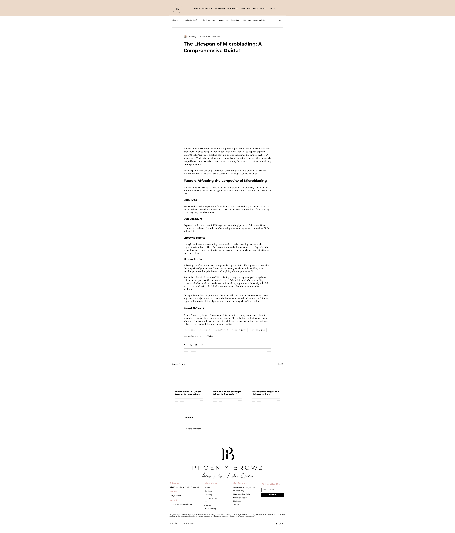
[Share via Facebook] (185, 344)
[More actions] (269, 36)
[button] (280, 20)
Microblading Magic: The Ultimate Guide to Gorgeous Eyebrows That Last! (266, 393)
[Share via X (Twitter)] (190, 344)
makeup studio (205, 330)
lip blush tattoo (209, 20)
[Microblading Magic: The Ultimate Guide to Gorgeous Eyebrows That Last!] (266, 378)
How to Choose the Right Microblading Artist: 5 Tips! (227, 393)
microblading (190, 330)
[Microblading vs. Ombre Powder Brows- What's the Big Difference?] (189, 378)
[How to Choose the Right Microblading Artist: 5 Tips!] (227, 378)
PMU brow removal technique (254, 20)
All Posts (175, 20)
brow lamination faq (190, 20)
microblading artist (239, 330)
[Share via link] (202, 344)
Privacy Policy (210, 508)
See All (280, 364)
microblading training (192, 336)
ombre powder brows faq (229, 20)
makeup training (221, 330)
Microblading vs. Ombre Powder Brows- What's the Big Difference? (188, 393)
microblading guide (257, 330)
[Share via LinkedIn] (196, 344)
